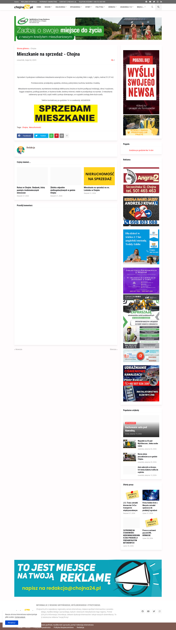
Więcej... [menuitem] (140, 7)
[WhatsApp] (51, 136)
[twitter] (154, 2)
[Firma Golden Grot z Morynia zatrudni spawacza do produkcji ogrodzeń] (151, 495)
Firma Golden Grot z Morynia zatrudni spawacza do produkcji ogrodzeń (150, 507)
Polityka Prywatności (42, 627)
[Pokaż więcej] (67, 136)
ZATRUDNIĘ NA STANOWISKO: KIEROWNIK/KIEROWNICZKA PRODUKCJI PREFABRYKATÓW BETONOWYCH (131, 536)
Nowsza (19, 349)
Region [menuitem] (47, 7)
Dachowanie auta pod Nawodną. (136, 429)
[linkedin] (161, 2)
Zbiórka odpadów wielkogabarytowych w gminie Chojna (62, 190)
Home (16, 2)
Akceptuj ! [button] (12, 623)
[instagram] (157, 2)
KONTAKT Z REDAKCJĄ (68, 2)
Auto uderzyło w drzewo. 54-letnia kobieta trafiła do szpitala (148, 469)
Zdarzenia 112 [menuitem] (126, 7)
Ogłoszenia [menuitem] (60, 7)
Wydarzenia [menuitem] (75, 7)
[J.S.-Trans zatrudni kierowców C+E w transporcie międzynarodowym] (131, 495)
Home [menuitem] (39, 7)
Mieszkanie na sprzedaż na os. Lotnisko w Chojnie (97, 188)
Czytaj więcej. (20, 617)
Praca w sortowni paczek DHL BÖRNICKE (149, 533)
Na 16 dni (149, 150)
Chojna (33, 48)
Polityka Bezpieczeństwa (64, 627)
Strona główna (23, 48)
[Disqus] (66, 242)
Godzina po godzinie (137, 150)
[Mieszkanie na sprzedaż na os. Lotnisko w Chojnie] (99, 176)
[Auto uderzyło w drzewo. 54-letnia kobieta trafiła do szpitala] (129, 470)
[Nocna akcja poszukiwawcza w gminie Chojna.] (129, 457)
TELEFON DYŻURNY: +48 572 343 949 (92, 2)
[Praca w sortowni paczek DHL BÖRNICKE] (151, 522)
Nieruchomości (35, 127)
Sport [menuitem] (87, 7)
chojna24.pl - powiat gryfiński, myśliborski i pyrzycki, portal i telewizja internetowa (61, 625)
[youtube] (150, 2)
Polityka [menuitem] (99, 7)
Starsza (113, 349)
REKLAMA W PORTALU (29, 2)
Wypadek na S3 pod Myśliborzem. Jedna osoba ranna (148, 443)
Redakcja (80, 627)
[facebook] (146, 2)
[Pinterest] (56, 136)
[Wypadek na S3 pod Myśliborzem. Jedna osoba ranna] (129, 444)
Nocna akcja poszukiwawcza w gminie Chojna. (147, 456)
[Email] (62, 136)
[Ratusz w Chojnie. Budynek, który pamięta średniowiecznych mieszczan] (32, 176)
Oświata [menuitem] (111, 7)
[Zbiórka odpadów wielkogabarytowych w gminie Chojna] (65, 176)
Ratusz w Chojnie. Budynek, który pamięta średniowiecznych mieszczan (31, 190)
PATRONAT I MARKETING (48, 2)
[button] (152, 7)
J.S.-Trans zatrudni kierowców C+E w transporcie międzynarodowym (130, 507)
